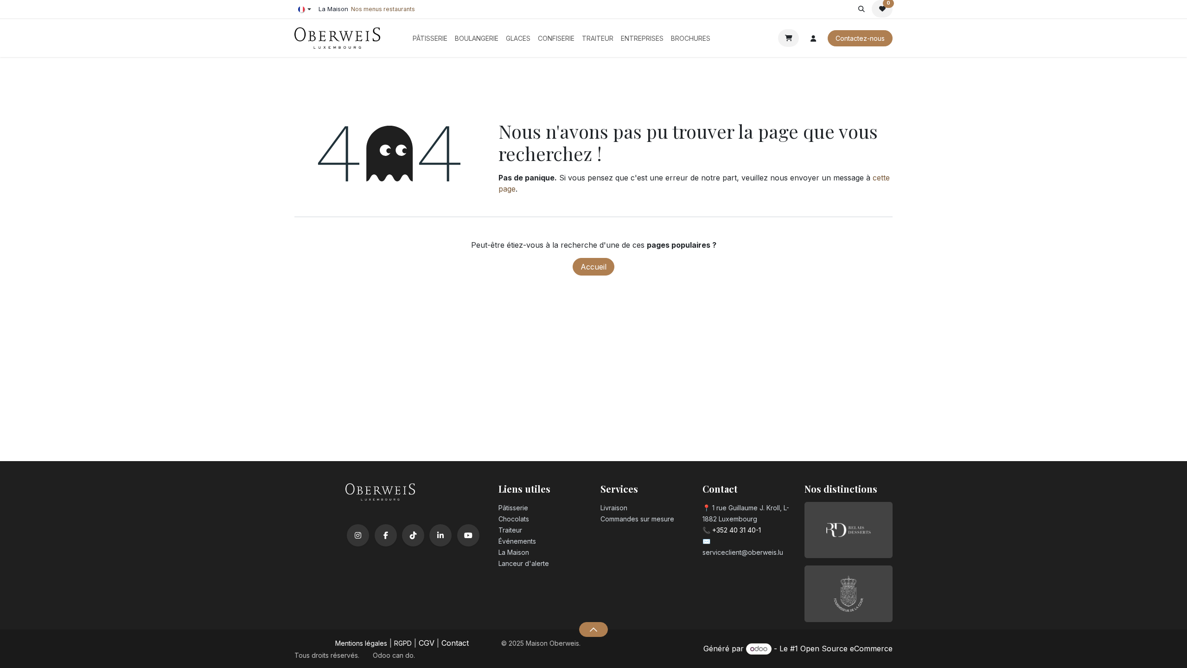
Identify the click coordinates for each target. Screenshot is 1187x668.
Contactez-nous (860, 38)
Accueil (593, 266)
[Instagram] (358, 535)
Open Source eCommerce (846, 648)
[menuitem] (430, 38)
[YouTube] (468, 535)
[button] (861, 9)
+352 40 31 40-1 (736, 530)
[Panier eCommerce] (788, 38)
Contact (455, 643)
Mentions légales (361, 643)
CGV (426, 643)
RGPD (403, 643)
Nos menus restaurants (383, 9)
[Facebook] (386, 535)
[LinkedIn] (440, 535)
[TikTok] (413, 535)
